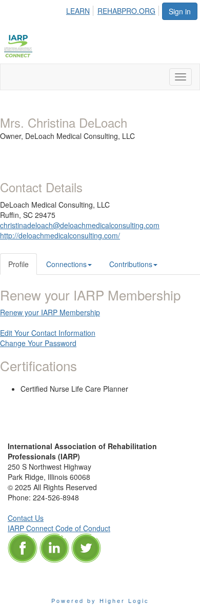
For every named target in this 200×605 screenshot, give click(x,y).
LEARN (78, 11)
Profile (18, 264)
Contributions (130, 264)
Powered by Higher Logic (100, 600)
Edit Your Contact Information (47, 333)
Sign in (180, 11)
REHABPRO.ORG (126, 11)
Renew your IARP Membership (50, 312)
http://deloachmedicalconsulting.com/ (60, 235)
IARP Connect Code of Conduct (59, 528)
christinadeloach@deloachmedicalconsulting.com (79, 225)
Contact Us (26, 518)
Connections (66, 264)
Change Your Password (38, 343)
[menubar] (113, 9)
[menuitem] (80, 9)
